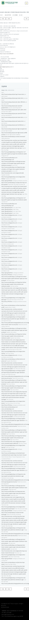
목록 (26, 18)
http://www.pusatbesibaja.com (9, 203)
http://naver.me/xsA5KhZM (6, 53)
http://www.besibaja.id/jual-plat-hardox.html (12, 121)
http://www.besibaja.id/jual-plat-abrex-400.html (13, 102)
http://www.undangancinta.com (9, 215)
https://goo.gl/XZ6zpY (6, 180)
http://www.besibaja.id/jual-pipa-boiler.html (12, 98)
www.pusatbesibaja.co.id (7, 159)
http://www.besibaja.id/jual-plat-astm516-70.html (13, 113)
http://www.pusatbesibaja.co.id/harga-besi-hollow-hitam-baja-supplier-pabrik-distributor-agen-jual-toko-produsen (14, 278)
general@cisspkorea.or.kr (6, 66)
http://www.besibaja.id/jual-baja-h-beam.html (12, 94)
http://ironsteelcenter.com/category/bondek (12, 173)
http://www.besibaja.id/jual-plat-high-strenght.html (14, 129)
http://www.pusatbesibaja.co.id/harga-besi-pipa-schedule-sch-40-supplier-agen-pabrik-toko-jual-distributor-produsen (13, 163)
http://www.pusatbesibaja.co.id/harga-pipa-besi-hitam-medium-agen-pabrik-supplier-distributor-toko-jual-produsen (14, 487)
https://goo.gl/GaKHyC (7, 272)
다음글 (9, 18)
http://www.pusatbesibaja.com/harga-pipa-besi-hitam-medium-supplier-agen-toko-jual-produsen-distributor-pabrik (13, 493)
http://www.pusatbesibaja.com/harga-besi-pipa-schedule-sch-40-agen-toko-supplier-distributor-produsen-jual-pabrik (13, 169)
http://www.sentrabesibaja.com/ (9, 407)
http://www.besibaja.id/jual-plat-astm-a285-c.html (13, 109)
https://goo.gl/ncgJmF (7, 207)
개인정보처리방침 (5, 607)
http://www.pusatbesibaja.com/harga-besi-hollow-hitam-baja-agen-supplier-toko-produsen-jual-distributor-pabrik (13, 284)
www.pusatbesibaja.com (7, 205)
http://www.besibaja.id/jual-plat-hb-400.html (12, 125)
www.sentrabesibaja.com (7, 409)
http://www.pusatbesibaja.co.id (9, 157)
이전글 (3, 18)
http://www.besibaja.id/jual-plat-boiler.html (12, 117)
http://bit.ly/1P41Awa (6, 274)
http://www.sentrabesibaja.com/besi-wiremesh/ (13, 136)
